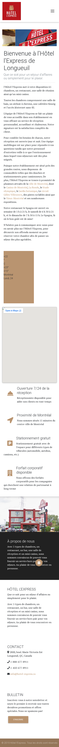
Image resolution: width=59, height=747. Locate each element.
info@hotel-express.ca (22, 674)
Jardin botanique (28, 191)
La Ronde (34, 187)
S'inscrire (18, 719)
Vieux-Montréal (15, 198)
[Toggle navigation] (52, 11)
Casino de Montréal (17, 187)
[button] (6, 37)
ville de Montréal (38, 183)
